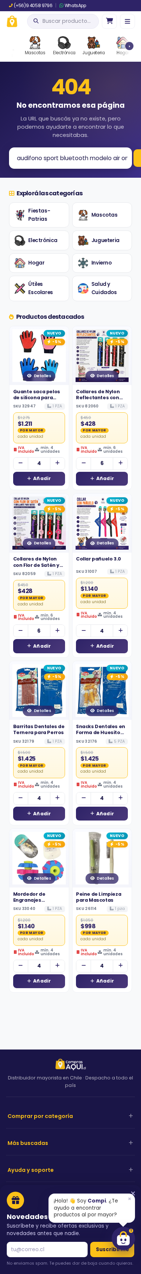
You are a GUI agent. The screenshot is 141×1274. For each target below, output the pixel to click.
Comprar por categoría (40, 1116)
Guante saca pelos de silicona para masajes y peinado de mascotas (37, 400)
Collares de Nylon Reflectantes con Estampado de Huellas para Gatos (100, 400)
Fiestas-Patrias (39, 215)
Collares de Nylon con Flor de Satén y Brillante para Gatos (38, 565)
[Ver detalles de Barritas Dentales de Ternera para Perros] (39, 690)
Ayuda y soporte (31, 1170)
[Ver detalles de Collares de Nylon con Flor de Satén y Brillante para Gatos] (39, 523)
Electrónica (43, 240)
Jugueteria (105, 240)
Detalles (42, 376)
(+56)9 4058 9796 (33, 6)
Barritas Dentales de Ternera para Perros (39, 729)
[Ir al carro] (109, 21)
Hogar (36, 262)
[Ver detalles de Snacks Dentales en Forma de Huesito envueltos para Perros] (102, 690)
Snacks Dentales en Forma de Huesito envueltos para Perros (100, 735)
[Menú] (127, 21)
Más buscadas (28, 1143)
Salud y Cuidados (104, 288)
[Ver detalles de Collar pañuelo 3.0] (102, 523)
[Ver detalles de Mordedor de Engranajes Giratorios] (39, 858)
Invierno (101, 262)
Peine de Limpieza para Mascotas (98, 897)
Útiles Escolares (40, 288)
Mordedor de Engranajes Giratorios (29, 900)
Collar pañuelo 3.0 (98, 559)
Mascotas (104, 215)
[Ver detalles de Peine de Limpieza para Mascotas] (102, 858)
